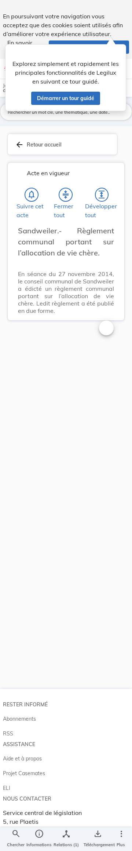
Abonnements (19, 719)
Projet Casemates (24, 773)
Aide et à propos (22, 758)
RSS (8, 733)
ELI (6, 788)
